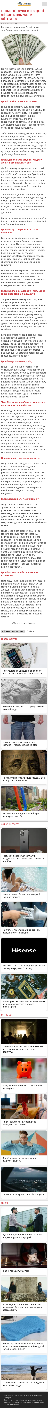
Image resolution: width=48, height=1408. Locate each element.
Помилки (31, 623)
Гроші (23, 623)
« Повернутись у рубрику (13, 631)
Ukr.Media (39, 96)
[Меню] (44, 4)
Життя (15, 623)
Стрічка (30, 631)
